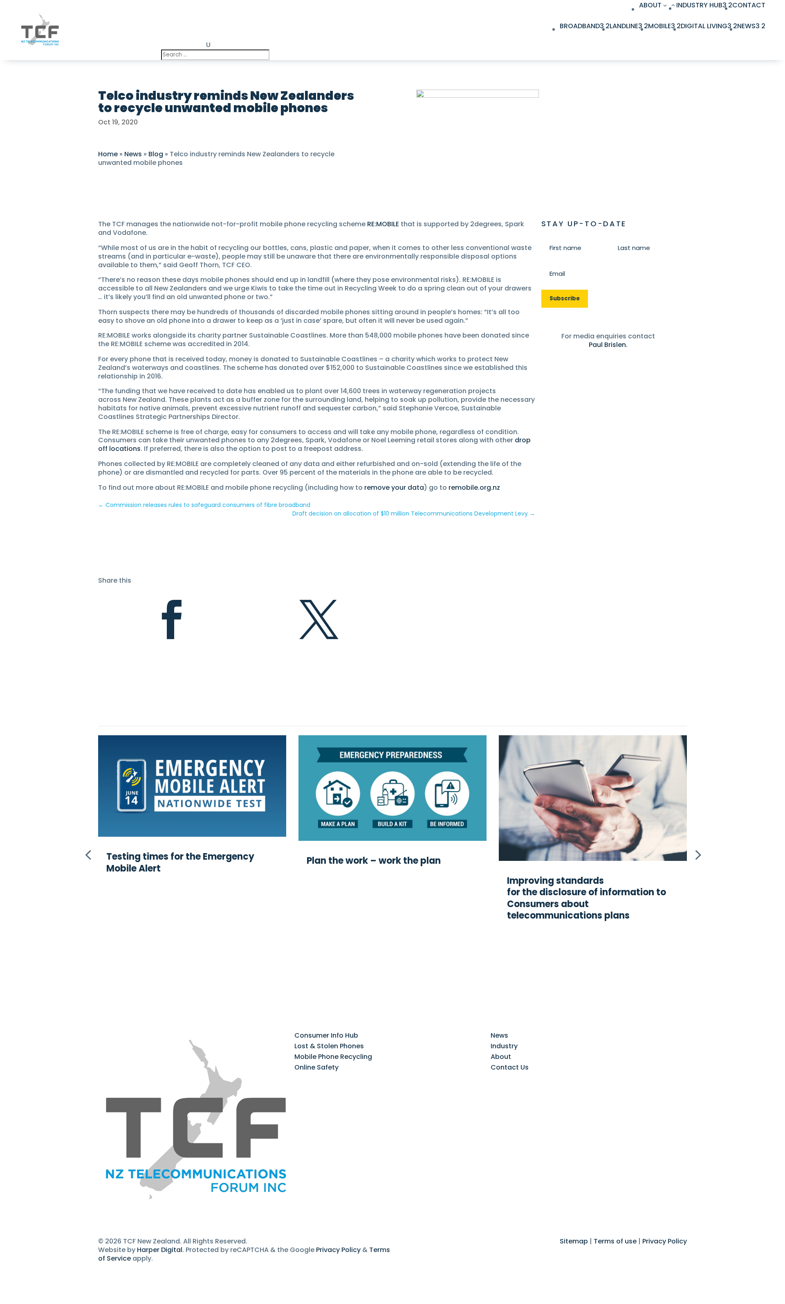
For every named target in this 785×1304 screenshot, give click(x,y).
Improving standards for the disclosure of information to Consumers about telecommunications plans (586, 898)
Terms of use (615, 1241)
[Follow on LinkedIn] (121, 1212)
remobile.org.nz (474, 487)
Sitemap (574, 1241)
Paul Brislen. (608, 344)
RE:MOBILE (383, 224)
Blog (155, 154)
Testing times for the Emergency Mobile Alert (180, 862)
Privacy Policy (338, 1249)
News (133, 154)
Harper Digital (159, 1249)
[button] (697, 854)
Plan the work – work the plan (375, 860)
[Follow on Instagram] (137, 1212)
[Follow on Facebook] (104, 1212)
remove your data (394, 487)
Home (108, 154)
